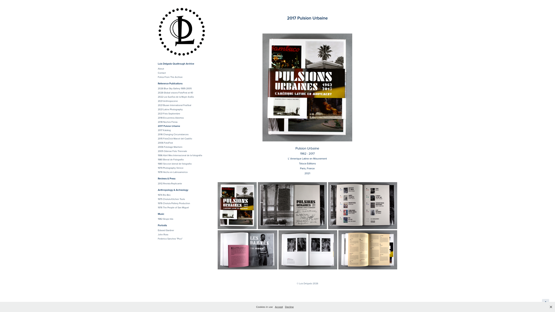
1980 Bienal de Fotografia (171, 159)
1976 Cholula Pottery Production (174, 203)
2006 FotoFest (165, 142)
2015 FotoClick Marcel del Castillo (175, 138)
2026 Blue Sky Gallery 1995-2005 (175, 88)
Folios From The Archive (170, 77)
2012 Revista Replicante (170, 183)
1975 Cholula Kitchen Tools (171, 199)
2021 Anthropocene (168, 101)
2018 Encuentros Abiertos (171, 117)
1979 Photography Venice (170, 167)
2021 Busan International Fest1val (174, 105)
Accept (279, 307)
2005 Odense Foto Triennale (172, 151)
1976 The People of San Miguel (173, 207)
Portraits (162, 225)
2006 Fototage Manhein (170, 146)
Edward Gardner (166, 230)
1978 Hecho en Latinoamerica (172, 172)
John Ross (163, 234)
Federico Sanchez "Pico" (170, 238)
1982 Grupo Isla (165, 218)
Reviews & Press (166, 178)
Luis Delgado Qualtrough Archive (176, 63)
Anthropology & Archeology (173, 190)
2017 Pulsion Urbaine (169, 126)
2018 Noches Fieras (167, 121)
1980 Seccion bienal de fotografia (175, 163)
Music (161, 214)
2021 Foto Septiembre (169, 113)
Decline (289, 307)
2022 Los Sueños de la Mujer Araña (176, 96)
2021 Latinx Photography (170, 109)
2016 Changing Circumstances (173, 134)
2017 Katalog (164, 130)
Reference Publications (170, 83)
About (161, 68)
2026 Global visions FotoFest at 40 (175, 92)
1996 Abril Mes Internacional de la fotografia (180, 155)
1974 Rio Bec (164, 194)
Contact (162, 72)
